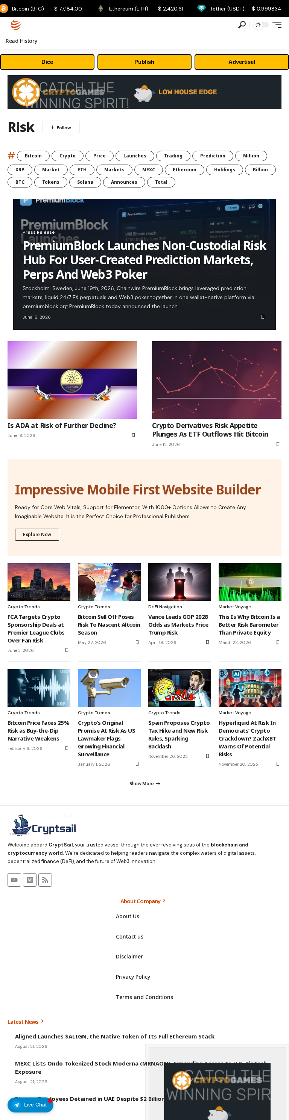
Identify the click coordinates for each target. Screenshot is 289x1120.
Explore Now (37, 534)
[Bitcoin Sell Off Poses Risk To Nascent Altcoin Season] (109, 582)
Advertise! (242, 62)
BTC (19, 182)
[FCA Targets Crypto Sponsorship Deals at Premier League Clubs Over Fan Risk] (39, 582)
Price (99, 156)
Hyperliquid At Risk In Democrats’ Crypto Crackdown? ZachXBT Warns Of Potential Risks (247, 738)
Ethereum (184, 169)
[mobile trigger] (275, 25)
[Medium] (30, 880)
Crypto (67, 156)
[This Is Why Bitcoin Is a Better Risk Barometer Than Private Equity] (250, 582)
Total (161, 182)
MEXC (148, 169)
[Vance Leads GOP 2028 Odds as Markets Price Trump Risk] (179, 582)
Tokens (50, 182)
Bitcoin (33, 156)
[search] (242, 25)
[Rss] (45, 880)
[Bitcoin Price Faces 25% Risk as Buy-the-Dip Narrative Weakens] (39, 688)
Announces (124, 182)
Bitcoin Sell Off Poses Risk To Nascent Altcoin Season (109, 624)
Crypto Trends (24, 607)
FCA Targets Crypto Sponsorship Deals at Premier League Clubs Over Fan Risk (36, 628)
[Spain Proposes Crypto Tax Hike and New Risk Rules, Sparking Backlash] (179, 688)
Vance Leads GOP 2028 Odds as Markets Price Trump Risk (178, 624)
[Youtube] (14, 880)
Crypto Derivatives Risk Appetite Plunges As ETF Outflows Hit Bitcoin (210, 429)
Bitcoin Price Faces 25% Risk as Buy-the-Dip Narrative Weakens (38, 730)
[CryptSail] (16, 25)
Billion (260, 169)
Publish (144, 62)
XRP (19, 169)
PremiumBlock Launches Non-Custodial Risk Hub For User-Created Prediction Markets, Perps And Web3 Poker (144, 259)
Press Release (39, 232)
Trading (173, 156)
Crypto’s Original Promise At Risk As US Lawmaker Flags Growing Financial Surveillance (106, 738)
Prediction (212, 156)
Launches (134, 156)
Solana (85, 182)
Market (51, 169)
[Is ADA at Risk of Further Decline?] (72, 380)
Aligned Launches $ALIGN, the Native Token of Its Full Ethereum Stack (114, 1036)
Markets (114, 169)
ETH (82, 169)
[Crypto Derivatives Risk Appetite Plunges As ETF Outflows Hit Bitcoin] (216, 380)
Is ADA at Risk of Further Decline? (62, 425)
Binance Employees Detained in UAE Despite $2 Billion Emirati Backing (112, 1098)
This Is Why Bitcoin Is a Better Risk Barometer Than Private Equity (249, 624)
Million (251, 156)
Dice (47, 62)
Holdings (224, 169)
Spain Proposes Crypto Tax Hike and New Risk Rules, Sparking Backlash (179, 734)
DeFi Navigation (165, 607)
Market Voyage (235, 607)
